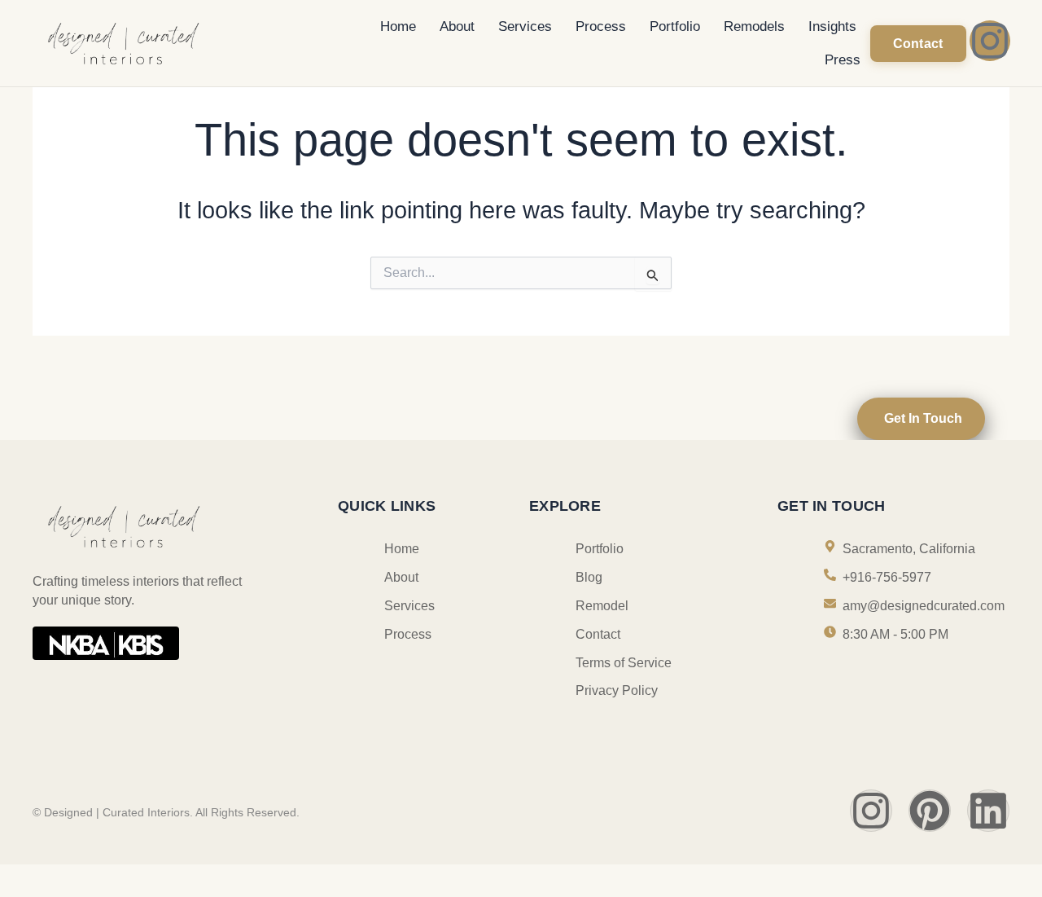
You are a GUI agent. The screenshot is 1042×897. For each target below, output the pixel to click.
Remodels (754, 26)
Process (601, 26)
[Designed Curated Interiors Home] (170, 42)
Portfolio (675, 26)
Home (398, 26)
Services (525, 26)
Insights (832, 26)
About (457, 26)
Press (842, 60)
